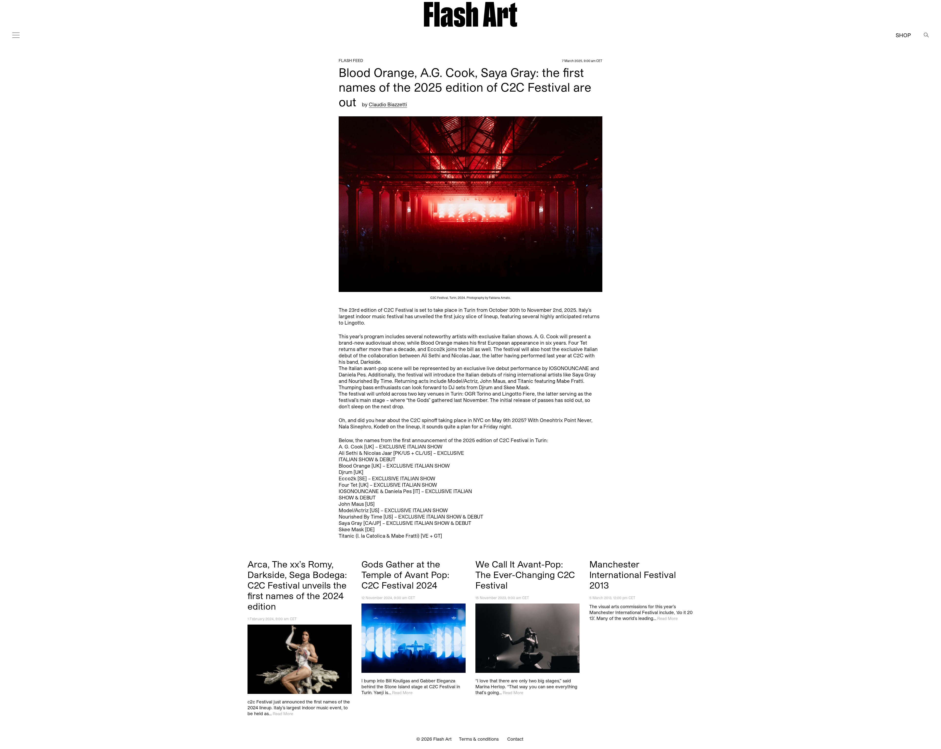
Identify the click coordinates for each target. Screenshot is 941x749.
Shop (903, 35)
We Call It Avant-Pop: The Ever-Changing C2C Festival (525, 574)
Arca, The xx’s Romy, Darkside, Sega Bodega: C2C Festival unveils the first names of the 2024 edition (297, 585)
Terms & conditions (479, 739)
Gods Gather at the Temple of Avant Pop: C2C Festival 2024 (405, 574)
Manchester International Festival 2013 (632, 574)
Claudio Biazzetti (388, 104)
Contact (515, 739)
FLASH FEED (351, 60)
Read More (283, 713)
